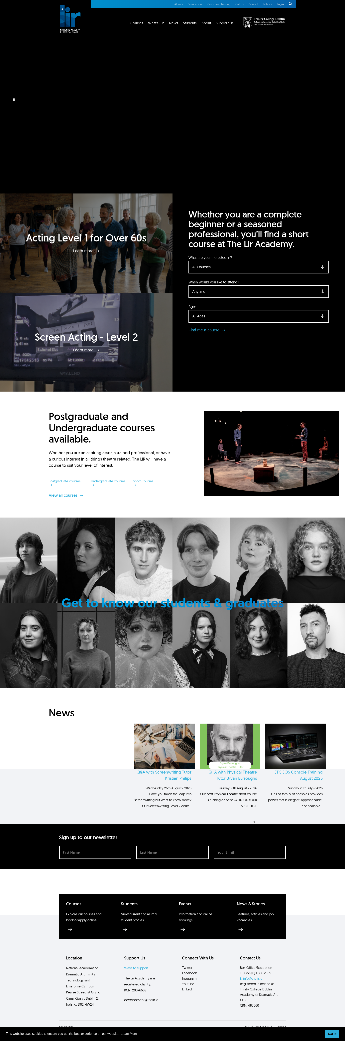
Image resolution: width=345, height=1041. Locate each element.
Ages (192, 306)
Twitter (187, 967)
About (206, 23)
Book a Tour (195, 4)
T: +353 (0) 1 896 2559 (255, 973)
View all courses (63, 495)
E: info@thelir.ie (251, 978)
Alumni (178, 4)
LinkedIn (188, 989)
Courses (136, 23)
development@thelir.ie (141, 1000)
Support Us (225, 23)
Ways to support (136, 968)
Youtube (188, 984)
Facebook (189, 973)
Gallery (239, 4)
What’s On (156, 23)
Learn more (84, 251)
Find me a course (204, 330)
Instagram (189, 978)
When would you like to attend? (213, 282)
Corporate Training (219, 4)
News (173, 23)
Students (190, 23)
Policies (267, 4)
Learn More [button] (129, 1033)
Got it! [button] (332, 1033)
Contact (253, 4)
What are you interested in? (210, 257)
